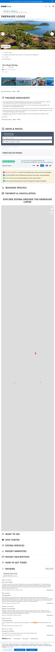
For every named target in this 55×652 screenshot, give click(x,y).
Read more (4, 117)
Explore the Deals (38, 1)
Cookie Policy (10, 647)
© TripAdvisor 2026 (34, 638)
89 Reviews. (11, 67)
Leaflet (52, 530)
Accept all (32, 649)
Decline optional (20, 649)
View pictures (6, 46)
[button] (35, 353)
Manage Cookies (8, 649)
